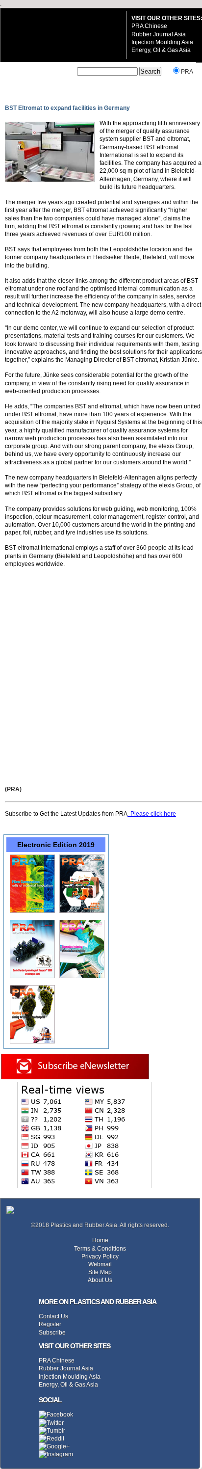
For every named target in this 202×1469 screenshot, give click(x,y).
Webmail (100, 1264)
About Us (100, 1280)
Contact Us (53, 1316)
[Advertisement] (101, 676)
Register (50, 1324)
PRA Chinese (149, 26)
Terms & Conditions (100, 1248)
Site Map (100, 1272)
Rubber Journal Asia (158, 34)
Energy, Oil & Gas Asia (161, 50)
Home (100, 1240)
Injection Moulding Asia (162, 42)
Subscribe (52, 1332)
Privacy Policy (100, 1256)
